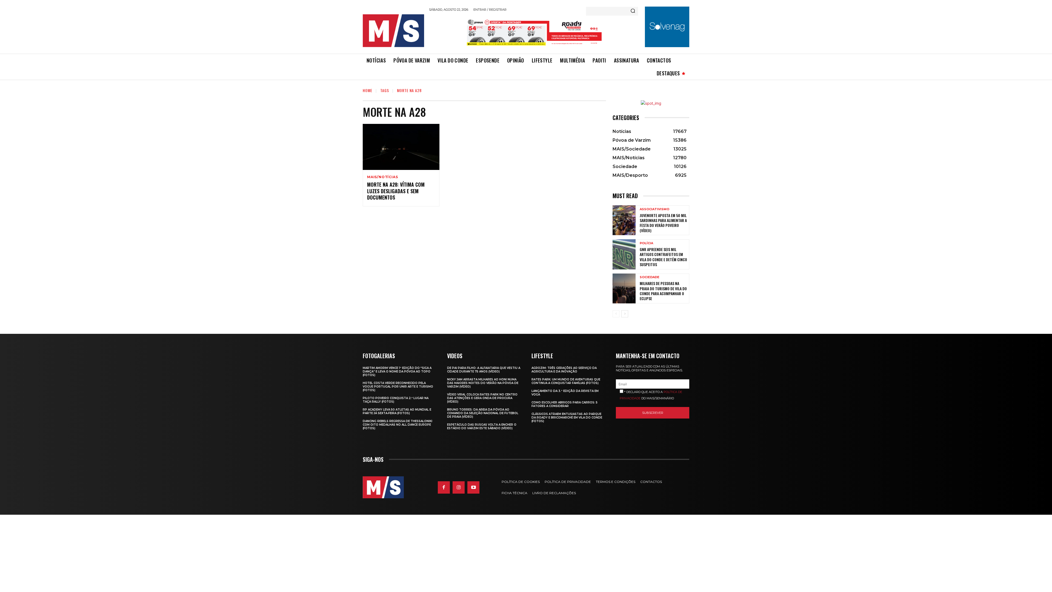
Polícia (646, 243)
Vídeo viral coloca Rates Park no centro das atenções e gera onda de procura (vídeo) (482, 398)
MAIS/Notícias (382, 177)
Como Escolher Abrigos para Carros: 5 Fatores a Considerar (564, 404)
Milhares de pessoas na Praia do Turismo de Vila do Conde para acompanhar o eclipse (663, 290)
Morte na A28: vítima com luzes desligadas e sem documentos (396, 191)
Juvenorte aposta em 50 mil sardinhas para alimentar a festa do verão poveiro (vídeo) (663, 222)
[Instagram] (459, 487)
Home (367, 90)
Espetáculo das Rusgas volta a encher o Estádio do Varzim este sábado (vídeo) (481, 426)
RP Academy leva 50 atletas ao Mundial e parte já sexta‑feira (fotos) (397, 411)
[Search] (633, 11)
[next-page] (624, 313)
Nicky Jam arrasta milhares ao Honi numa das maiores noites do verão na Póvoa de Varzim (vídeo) (482, 383)
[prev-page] (616, 313)
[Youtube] (473, 487)
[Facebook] (444, 487)
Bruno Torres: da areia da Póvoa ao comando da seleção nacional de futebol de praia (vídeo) (482, 413)
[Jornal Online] (393, 30)
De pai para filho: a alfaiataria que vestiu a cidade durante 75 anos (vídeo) (483, 369)
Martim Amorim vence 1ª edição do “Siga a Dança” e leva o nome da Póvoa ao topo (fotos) (397, 371)
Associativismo (654, 209)
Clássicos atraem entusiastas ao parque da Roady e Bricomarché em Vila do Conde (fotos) (566, 417)
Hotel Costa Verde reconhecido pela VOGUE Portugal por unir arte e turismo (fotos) (398, 386)
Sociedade (649, 277)
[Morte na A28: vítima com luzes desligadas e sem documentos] (401, 147)
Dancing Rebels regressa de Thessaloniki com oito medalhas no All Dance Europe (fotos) (397, 424)
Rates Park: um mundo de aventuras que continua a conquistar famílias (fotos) (565, 381)
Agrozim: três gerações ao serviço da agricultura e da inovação (564, 369)
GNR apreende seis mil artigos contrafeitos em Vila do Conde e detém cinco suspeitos (663, 256)
